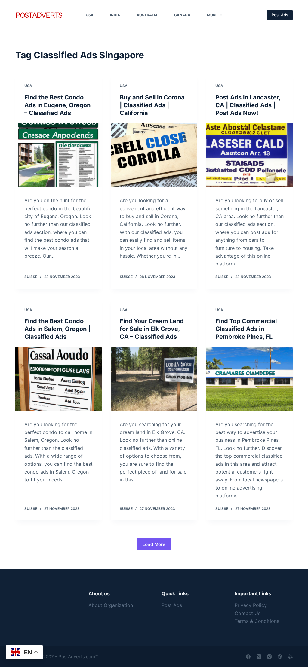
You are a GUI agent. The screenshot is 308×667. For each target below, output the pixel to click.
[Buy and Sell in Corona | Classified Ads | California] (154, 155)
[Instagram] (269, 656)
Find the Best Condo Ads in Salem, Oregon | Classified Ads (57, 328)
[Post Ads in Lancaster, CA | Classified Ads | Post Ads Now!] (249, 155)
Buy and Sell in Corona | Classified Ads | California (152, 105)
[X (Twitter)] (259, 656)
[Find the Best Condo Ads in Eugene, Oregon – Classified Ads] (58, 155)
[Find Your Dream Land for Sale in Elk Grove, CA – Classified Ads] (154, 379)
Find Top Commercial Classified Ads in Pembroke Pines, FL (246, 328)
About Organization (110, 605)
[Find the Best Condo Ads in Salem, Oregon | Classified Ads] (58, 379)
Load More (154, 544)
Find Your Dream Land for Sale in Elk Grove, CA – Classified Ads (152, 328)
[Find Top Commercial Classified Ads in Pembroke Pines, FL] (249, 379)
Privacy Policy (251, 605)
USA (28, 85)
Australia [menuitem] (147, 15)
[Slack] (290, 656)
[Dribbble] (280, 656)
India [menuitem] (115, 15)
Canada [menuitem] (182, 15)
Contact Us (247, 613)
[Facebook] (248, 656)
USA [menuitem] (90, 15)
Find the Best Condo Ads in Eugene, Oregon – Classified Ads (57, 105)
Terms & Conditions (257, 621)
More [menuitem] (212, 15)
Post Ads (280, 14)
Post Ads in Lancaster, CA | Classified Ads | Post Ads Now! (247, 105)
